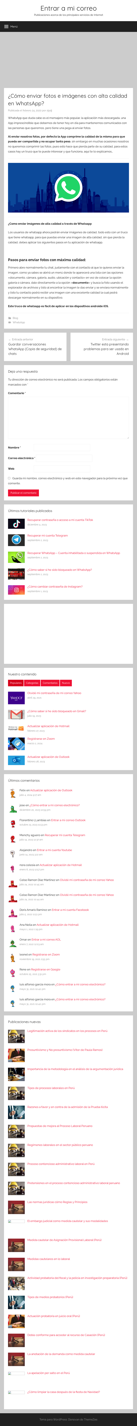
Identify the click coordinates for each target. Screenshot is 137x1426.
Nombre (14, 447)
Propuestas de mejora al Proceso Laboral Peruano (59, 1126)
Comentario (17, 393)
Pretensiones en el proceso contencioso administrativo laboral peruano (73, 1183)
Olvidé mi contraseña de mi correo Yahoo (54, 693)
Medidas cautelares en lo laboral (48, 1259)
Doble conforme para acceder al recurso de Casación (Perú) (66, 1335)
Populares (16, 682)
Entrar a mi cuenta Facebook (70, 909)
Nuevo (66, 682)
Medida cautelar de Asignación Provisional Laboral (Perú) (64, 1240)
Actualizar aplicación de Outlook (48, 757)
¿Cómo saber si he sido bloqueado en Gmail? (56, 711)
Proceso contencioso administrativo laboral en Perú (61, 1164)
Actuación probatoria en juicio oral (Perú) (53, 1316)
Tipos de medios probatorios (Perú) (50, 1297)
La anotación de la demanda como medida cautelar (61, 1354)
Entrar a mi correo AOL (46, 939)
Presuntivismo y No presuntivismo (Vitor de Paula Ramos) (65, 1050)
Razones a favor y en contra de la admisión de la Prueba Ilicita (67, 1107)
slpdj (49, 110)
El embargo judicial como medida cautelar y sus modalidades (67, 1221)
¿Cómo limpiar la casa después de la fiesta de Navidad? (63, 1392)
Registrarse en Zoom (41, 738)
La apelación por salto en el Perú (48, 1373)
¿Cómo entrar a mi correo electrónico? (55, 805)
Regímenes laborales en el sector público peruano (60, 1145)
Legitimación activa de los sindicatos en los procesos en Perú (67, 1031)
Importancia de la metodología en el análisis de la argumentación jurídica (75, 1069)
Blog (15, 318)
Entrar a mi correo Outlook (68, 820)
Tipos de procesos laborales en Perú (51, 1088)
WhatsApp (19, 322)
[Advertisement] (68, 59)
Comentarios (50, 682)
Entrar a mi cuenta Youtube (54, 850)
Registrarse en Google (45, 969)
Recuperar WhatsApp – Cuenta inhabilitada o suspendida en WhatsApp (73, 553)
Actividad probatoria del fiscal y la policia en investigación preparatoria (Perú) (77, 1278)
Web (11, 468)
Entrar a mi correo (68, 8)
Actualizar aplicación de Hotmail (48, 726)
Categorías (32, 682)
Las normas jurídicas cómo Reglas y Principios (57, 1202)
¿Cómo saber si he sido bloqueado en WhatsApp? (59, 569)
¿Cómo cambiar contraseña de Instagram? (55, 586)
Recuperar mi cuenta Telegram (47, 535)
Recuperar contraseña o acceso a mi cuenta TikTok (60, 520)
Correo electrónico (21, 458)
